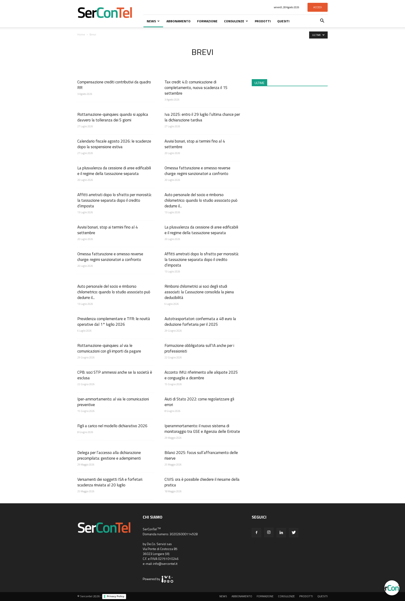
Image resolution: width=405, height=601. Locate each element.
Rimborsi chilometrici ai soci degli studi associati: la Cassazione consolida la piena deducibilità (199, 292)
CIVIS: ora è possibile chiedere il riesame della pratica (202, 482)
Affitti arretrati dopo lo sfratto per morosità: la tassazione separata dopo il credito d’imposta (114, 200)
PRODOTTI (263, 21)
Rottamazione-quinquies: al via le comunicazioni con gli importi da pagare (109, 348)
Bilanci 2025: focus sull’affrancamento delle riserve (201, 455)
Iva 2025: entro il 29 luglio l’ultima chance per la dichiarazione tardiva (202, 117)
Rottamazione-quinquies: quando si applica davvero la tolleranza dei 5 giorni (112, 117)
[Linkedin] (281, 532)
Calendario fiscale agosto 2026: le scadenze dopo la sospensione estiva (114, 144)
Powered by (152, 578)
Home (81, 34)
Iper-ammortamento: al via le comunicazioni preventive (113, 402)
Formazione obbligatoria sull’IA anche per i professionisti (199, 348)
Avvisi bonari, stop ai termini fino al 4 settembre (195, 144)
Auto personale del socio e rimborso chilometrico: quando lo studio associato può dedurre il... (201, 200)
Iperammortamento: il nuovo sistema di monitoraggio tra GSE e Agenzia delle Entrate (202, 428)
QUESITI (283, 21)
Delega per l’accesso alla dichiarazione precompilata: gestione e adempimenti (109, 455)
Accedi (317, 7)
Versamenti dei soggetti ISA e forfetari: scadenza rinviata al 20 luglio (110, 482)
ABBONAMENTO (178, 21)
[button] (322, 21)
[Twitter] (293, 532)
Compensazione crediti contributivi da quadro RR (114, 85)
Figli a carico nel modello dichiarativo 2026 (112, 426)
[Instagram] (269, 532)
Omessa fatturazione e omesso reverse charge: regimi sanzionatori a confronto (197, 171)
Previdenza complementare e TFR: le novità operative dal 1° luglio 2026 (113, 321)
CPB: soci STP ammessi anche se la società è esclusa (114, 375)
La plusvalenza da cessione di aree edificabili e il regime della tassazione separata (114, 171)
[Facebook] (256, 532)
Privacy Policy (115, 596)
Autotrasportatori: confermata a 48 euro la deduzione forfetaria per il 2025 (200, 321)
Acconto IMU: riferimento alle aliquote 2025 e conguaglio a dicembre (201, 375)
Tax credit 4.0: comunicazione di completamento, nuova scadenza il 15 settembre (196, 87)
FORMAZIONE (207, 21)
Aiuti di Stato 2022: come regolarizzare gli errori (199, 402)
